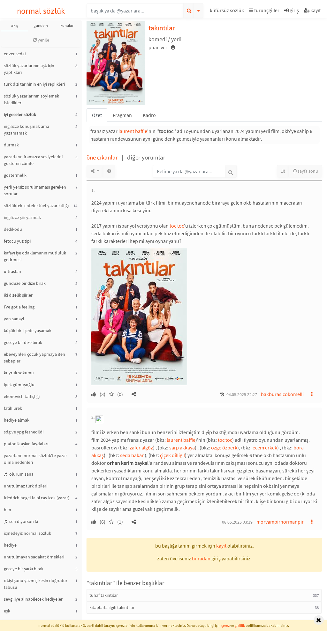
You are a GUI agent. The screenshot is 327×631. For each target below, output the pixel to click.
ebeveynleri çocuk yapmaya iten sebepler (34, 357)
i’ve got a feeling (19, 307)
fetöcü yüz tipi (17, 241)
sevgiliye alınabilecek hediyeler (33, 599)
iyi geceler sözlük (20, 114)
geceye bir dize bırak (23, 342)
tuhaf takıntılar (103, 595)
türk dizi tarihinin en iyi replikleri (34, 84)
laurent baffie (132, 131)
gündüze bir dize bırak (25, 283)
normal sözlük (41, 11)
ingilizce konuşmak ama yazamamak (26, 129)
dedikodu (13, 229)
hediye (10, 545)
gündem (41, 25)
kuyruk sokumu (19, 373)
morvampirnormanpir (280, 521)
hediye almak (16, 420)
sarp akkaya (182, 447)
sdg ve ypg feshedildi (23, 432)
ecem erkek (265, 447)
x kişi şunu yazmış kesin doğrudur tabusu (35, 584)
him (7, 509)
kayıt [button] (221, 545)
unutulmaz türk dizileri (25, 486)
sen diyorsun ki (23, 521)
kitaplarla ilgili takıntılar (111, 607)
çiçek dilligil (172, 455)
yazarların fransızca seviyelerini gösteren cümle (33, 160)
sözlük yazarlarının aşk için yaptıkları (29, 69)
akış (14, 25)
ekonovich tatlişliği (22, 396)
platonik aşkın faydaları (26, 444)
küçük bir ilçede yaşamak (27, 330)
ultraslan (12, 271)
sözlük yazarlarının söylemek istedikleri (31, 99)
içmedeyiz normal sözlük (27, 533)
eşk (7, 611)
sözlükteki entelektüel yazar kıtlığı (36, 205)
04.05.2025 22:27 (241, 394)
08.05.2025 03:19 (237, 522)
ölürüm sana (21, 474)
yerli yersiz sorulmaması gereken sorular (35, 190)
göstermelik (15, 175)
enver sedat (15, 54)
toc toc (177, 225)
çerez (225, 625)
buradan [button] (201, 558)
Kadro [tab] (149, 115)
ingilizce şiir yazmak (22, 217)
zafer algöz (141, 447)
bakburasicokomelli (282, 394)
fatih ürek (13, 408)
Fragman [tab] (122, 115)
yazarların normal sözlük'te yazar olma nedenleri (35, 459)
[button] (228, 11)
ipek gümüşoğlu (19, 384)
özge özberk (224, 447)
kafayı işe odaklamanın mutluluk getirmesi (35, 256)
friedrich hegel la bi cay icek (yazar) (36, 498)
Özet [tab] (97, 115)
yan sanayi (14, 319)
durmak (11, 145)
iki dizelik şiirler (18, 295)
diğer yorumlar (146, 157)
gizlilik (240, 625)
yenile (43, 40)
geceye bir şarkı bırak (23, 569)
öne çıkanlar (103, 157)
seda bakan (132, 455)
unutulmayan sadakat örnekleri (34, 557)
